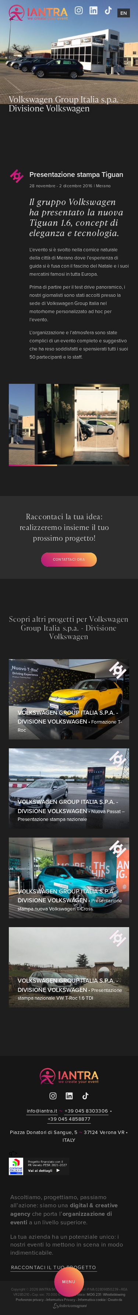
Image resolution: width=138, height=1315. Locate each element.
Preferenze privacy (30, 1299)
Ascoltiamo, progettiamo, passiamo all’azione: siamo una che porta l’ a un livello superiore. (64, 1209)
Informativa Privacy (60, 1299)
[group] (67, 424)
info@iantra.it (42, 1110)
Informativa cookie (92, 1299)
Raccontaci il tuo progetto (53, 1267)
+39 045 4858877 (69, 1118)
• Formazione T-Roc (70, 721)
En (123, 13)
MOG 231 (94, 1294)
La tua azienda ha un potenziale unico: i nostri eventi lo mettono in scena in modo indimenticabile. (66, 1244)
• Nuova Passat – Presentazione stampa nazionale (71, 810)
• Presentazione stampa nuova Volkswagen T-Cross (70, 900)
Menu (68, 1282)
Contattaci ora (69, 559)
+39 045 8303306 (86, 1110)
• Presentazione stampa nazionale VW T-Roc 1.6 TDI (70, 989)
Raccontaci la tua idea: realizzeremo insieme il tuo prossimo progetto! (64, 527)
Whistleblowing (114, 1294)
